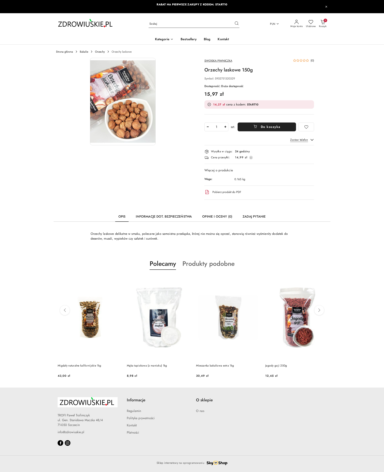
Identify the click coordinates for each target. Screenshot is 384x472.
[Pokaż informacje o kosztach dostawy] (251, 157)
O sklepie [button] (204, 400)
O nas (200, 411)
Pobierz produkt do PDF (226, 192)
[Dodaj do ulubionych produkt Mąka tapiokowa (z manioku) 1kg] (185, 279)
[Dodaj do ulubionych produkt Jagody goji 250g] (323, 279)
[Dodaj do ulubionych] (306, 127)
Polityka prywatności (141, 418)
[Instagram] (67, 443)
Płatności (133, 432)
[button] (164, 39)
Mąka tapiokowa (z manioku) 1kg (145, 366)
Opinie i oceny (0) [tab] (217, 216)
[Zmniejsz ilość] (208, 127)
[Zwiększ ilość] (225, 127)
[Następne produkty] (319, 310)
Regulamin (134, 411)
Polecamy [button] (163, 263)
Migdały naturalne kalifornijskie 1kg (77, 366)
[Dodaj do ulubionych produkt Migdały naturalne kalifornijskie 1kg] (116, 279)
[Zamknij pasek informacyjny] (326, 6)
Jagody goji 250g (274, 366)
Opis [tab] (122, 216)
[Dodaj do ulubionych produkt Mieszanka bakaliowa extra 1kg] (254, 279)
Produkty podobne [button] (208, 263)
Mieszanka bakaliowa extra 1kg (213, 366)
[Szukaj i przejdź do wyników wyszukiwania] (236, 24)
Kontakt (132, 425)
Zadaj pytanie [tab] (254, 216)
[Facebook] (60, 443)
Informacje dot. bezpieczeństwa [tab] (164, 216)
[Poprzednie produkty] (64, 310)
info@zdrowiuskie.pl (71, 432)
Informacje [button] (136, 400)
